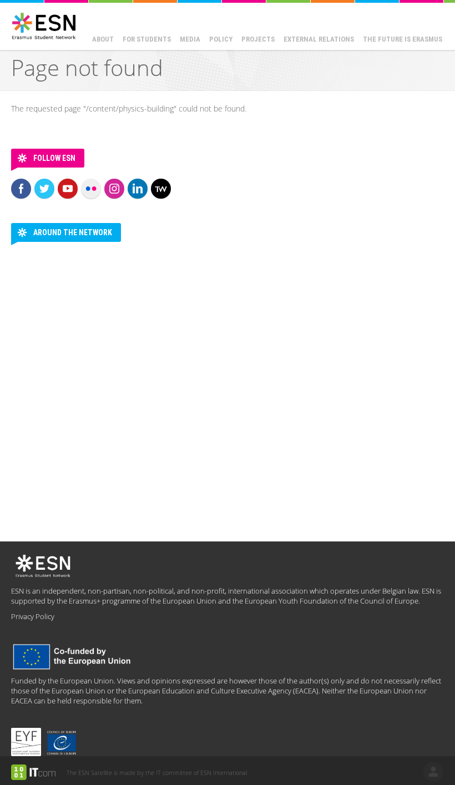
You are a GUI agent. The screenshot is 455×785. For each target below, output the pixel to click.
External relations (319, 39)
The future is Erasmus (402, 39)
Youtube (68, 189)
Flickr (91, 189)
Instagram (114, 189)
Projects (258, 39)
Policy (220, 39)
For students (147, 39)
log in (433, 772)
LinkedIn (138, 189)
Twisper (161, 189)
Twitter (44, 189)
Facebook (21, 189)
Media (190, 39)
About (103, 39)
